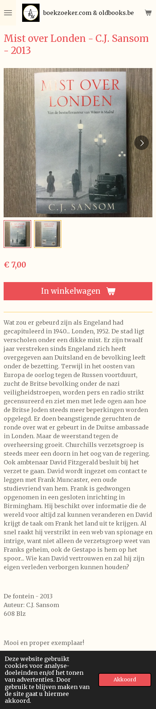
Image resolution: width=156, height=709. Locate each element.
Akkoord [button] (125, 679)
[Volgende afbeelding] (141, 142)
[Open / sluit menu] (8, 12)
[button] (17, 234)
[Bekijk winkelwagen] (148, 12)
